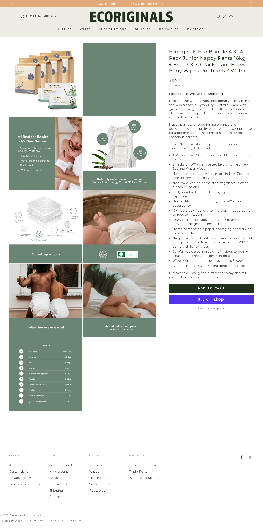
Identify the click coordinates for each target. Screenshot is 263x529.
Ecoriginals (16, 515)
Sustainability (19, 471)
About (14, 465)
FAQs (53, 478)
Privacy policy (55, 520)
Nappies (95, 465)
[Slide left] (12, 3)
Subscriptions (99, 484)
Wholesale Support (144, 478)
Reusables (97, 490)
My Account (58, 471)
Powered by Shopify (12, 521)
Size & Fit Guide (61, 465)
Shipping (56, 490)
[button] (218, 16)
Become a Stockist (144, 465)
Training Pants (100, 478)
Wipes (94, 471)
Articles (55, 497)
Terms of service (77, 520)
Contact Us (58, 484)
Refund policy (35, 520)
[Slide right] (250, 3)
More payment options (211, 308)
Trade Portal (138, 471)
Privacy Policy (20, 478)
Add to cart (211, 288)
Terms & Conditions (24, 484)
